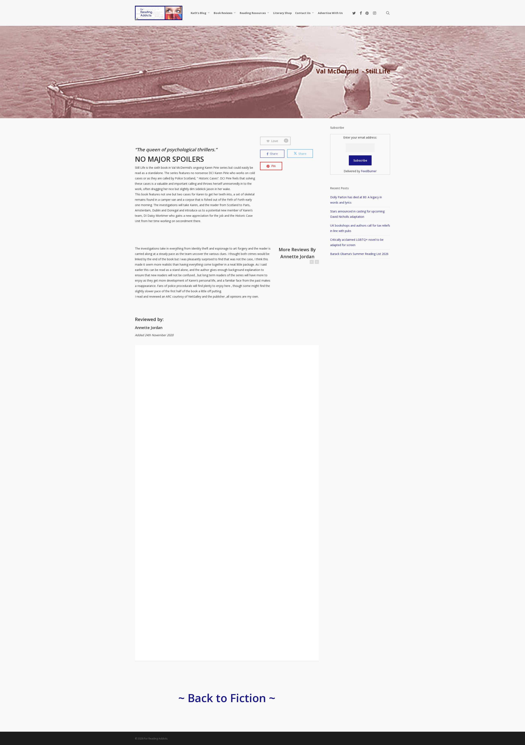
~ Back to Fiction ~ (226, 697)
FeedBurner (369, 171)
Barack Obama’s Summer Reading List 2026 (359, 254)
